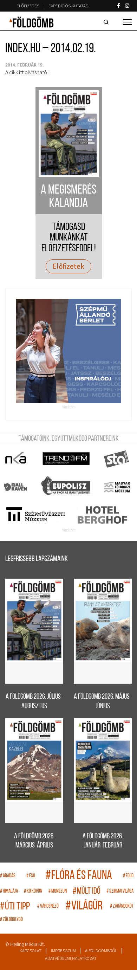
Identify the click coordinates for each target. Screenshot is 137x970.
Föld (128, 876)
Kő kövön (33, 891)
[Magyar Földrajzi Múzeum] (117, 487)
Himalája (9, 891)
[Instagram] (127, 5)
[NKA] (16, 459)
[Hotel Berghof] (102, 515)
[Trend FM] (66, 459)
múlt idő (86, 891)
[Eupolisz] (66, 487)
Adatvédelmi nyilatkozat (71, 958)
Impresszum (63, 950)
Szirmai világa (119, 891)
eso (30, 876)
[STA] (117, 459)
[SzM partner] (35, 515)
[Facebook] (118, 5)
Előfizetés (28, 5)
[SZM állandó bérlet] (68, 351)
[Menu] (127, 22)
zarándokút (121, 906)
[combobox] (107, 22)
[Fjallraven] (16, 487)
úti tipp (15, 906)
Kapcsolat (30, 950)
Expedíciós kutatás (68, 5)
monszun (57, 891)
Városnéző (48, 906)
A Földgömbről (101, 950)
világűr (84, 906)
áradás (7, 876)
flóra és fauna (79, 876)
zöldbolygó (11, 919)
